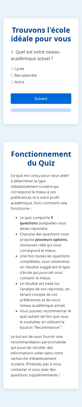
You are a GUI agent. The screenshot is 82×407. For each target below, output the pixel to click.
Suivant (41, 98)
